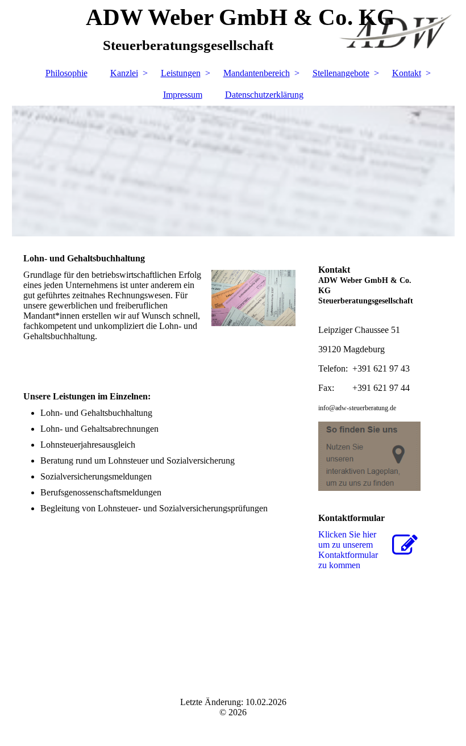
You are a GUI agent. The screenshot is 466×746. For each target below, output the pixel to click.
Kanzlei (124, 73)
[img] (233, 171)
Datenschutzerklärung (264, 94)
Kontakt (406, 73)
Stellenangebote (341, 73)
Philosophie (66, 73)
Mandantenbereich (256, 73)
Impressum (182, 94)
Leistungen (181, 73)
